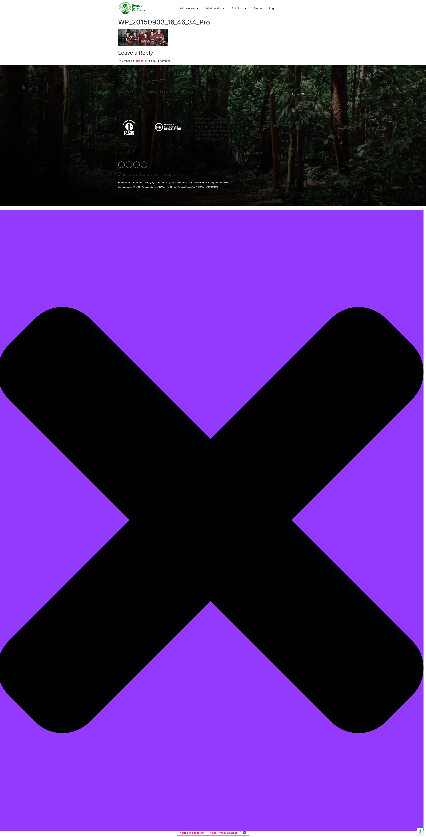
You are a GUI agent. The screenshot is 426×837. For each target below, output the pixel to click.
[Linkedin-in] (144, 164)
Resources (287, 148)
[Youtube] (129, 164)
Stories (258, 8)
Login (272, 8)
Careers (286, 140)
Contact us (259, 137)
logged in (141, 60)
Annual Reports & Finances (292, 123)
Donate (257, 152)
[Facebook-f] (121, 164)
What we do (213, 8)
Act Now (237, 8)
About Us (258, 129)
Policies (286, 133)
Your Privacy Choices (224, 832)
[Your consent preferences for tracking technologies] (420, 831)
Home (256, 122)
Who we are (187, 8)
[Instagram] (136, 164)
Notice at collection (192, 832)
